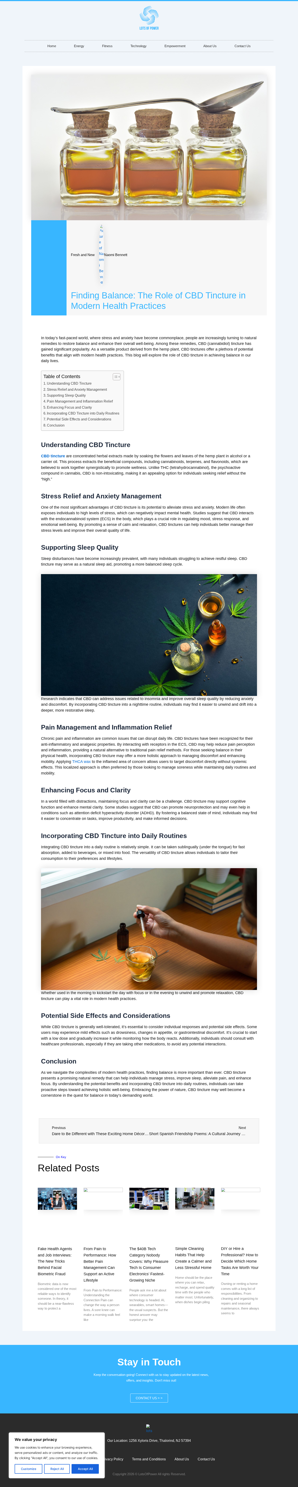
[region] (57, 1455)
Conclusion (56, 425)
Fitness (107, 46)
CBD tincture (53, 456)
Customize (28, 1469)
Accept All (85, 1469)
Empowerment (174, 46)
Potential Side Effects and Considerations (79, 419)
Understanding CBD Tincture (69, 383)
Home (51, 46)
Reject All (57, 1469)
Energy (79, 46)
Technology (138, 46)
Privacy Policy (112, 1459)
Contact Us (243, 46)
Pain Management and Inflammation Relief (80, 401)
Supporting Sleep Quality (66, 395)
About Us (210, 46)
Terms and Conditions (149, 1459)
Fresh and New (83, 255)
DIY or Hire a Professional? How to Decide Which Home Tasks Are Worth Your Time (240, 1261)
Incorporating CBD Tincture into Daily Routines (83, 413)
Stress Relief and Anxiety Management (77, 389)
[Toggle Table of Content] (114, 376)
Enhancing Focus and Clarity (69, 407)
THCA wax (81, 761)
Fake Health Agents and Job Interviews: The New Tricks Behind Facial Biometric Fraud (55, 1261)
